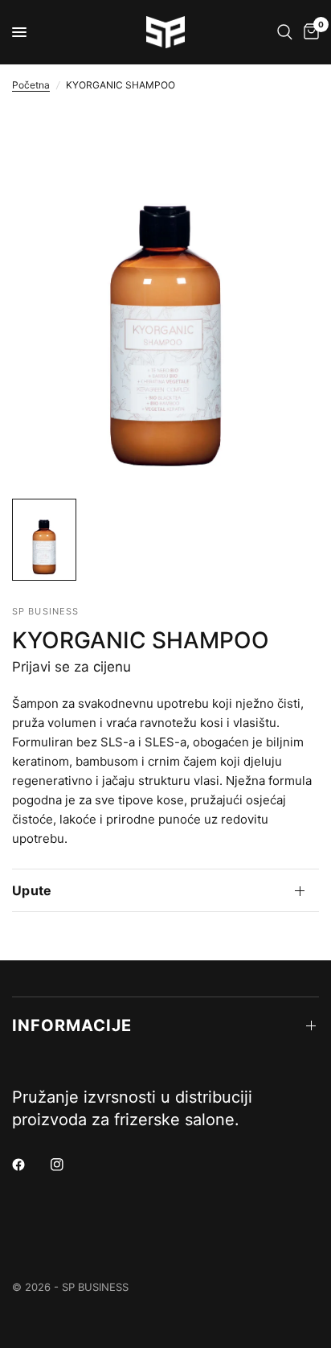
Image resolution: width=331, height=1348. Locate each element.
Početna (31, 85)
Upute (32, 890)
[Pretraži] (285, 32)
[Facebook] (29, 1164)
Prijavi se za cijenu (71, 667)
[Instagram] (68, 1164)
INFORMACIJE (72, 1025)
